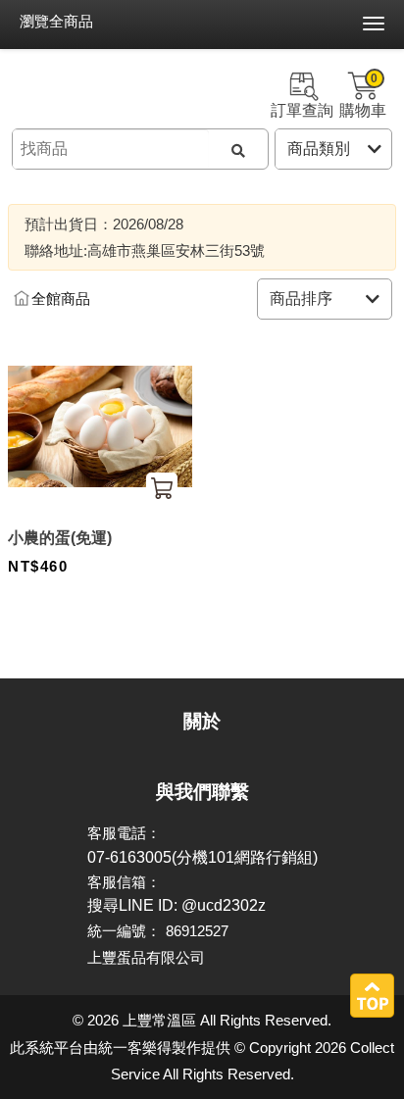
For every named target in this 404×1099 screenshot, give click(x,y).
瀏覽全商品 (56, 21)
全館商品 (60, 299)
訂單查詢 (302, 110)
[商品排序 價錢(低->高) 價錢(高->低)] (324, 299)
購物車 (362, 95)
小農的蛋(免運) (60, 537)
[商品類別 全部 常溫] (333, 149)
